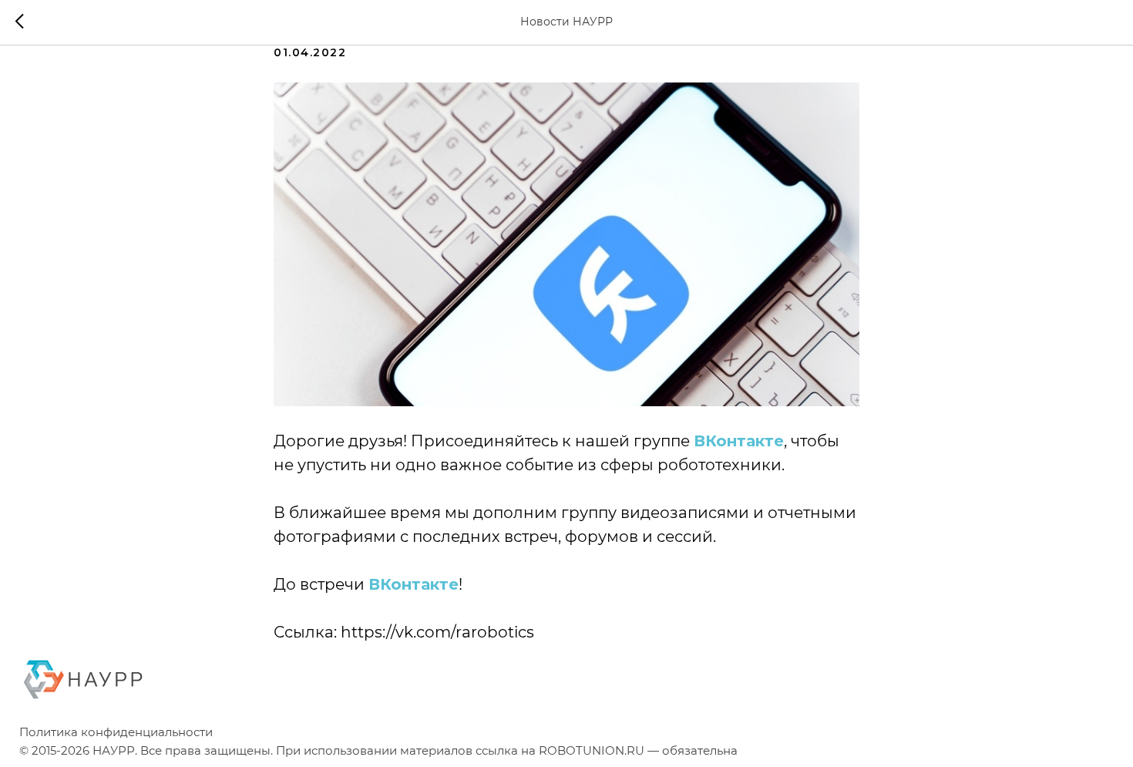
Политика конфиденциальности (116, 732)
